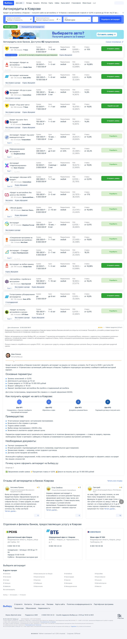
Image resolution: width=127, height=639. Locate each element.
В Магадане (68, 583)
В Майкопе (6, 586)
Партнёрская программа (103, 604)
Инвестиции (86, 3)
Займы (57, 3)
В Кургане (37, 580)
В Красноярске (100, 577)
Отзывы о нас (39, 604)
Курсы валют (65, 3)
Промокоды (19, 608)
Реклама (50, 604)
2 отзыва (17, 242)
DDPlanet (77, 633)
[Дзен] (16, 633)
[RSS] (20, 633)
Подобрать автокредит (110, 19)
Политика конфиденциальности (79, 604)
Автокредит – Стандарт (19, 250)
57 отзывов (17, 225)
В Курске (67, 580)
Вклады (29, 3)
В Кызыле (98, 580)
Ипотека (44, 3)
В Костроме (7, 577)
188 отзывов (18, 50)
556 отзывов (18, 67)
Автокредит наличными (19, 75)
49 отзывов (18, 197)
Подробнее (73, 626)
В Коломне (6, 573)
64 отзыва (17, 210)
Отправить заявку (113, 48)
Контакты (28, 604)
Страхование (76, 3)
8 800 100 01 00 (14, 546)
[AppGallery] (120, 633)
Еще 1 (9, 171)
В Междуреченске (70, 586)
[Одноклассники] (8, 633)
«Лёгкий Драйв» (16, 208)
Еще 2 (9, 157)
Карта (57, 604)
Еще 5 (9, 258)
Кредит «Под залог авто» (20, 105)
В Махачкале (38, 586)
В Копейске (68, 573)
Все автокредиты (9, 589)
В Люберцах (38, 583)
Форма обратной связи (13, 615)
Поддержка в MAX (31, 615)
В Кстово (6, 580)
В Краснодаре (69, 577)
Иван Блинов (14, 355)
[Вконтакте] (4, 633)
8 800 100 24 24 (55, 546)
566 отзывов (18, 107)
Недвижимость (44, 608)
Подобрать (113, 136)
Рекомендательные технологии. (33, 624)
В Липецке (6, 583)
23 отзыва (17, 139)
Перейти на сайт (113, 106)
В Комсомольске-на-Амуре (43, 573)
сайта (62, 604)
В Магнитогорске (100, 583)
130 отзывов (18, 77)
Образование (31, 608)
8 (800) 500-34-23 (48, 615)
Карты (51, 3)
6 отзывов (17, 314)
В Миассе (98, 586)
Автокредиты (13, 594)
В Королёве (99, 573)
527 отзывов (17, 124)
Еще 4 (9, 143)
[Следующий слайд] (121, 501)
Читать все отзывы (114, 481)
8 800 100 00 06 (96, 546)
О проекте (18, 604)
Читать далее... (11, 511)
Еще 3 (9, 216)
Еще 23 (9, 186)
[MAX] (12, 633)
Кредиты (36, 3)
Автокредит (14, 47)
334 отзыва (18, 95)
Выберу (5, 594)
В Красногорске (39, 577)
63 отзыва (17, 284)
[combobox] (59, 19)
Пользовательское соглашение (48, 622)
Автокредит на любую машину (22, 264)
